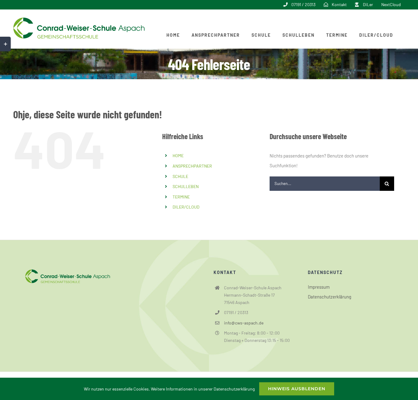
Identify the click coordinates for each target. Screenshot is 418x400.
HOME (178, 155)
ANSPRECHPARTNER (192, 166)
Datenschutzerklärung (329, 296)
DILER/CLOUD (186, 206)
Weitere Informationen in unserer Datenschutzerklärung (203, 388)
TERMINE (181, 196)
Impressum (319, 287)
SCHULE (180, 176)
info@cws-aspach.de (243, 322)
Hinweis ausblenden (296, 388)
